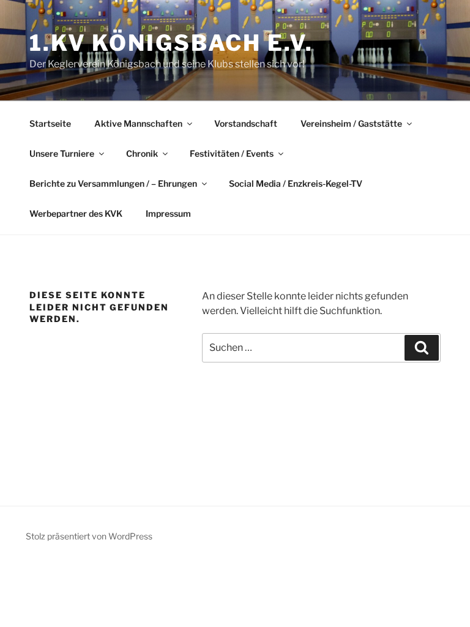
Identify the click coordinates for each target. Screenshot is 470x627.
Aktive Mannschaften (138, 123)
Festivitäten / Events (232, 153)
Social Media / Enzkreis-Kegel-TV (295, 183)
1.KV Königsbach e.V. (171, 42)
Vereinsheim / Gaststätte (351, 123)
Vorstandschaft (245, 123)
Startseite (50, 123)
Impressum (168, 213)
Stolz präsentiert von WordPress (89, 536)
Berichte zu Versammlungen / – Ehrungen (113, 183)
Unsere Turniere (61, 153)
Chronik (142, 153)
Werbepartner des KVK (75, 213)
